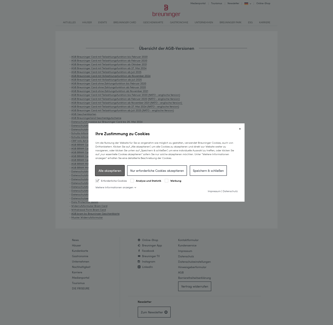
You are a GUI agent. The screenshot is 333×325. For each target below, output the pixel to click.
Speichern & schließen (208, 170)
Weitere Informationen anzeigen (114, 187)
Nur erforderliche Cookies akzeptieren (157, 170)
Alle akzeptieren (110, 170)
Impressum (214, 191)
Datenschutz (230, 191)
